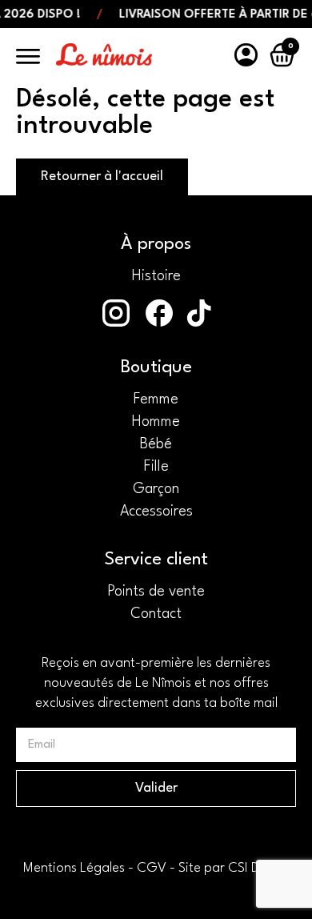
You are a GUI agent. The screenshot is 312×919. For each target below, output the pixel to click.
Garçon (156, 489)
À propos (156, 244)
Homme (156, 422)
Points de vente (156, 591)
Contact (156, 614)
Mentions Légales (74, 868)
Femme (156, 399)
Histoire (156, 276)
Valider (156, 788)
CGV (151, 868)
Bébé (156, 444)
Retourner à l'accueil (102, 176)
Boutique (156, 367)
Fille (156, 467)
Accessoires (156, 511)
